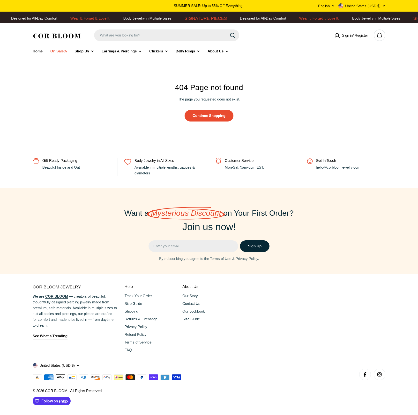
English (324, 6)
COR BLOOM (56, 391)
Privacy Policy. (247, 259)
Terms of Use (220, 259)
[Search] (232, 35)
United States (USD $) (363, 6)
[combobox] (166, 35)
